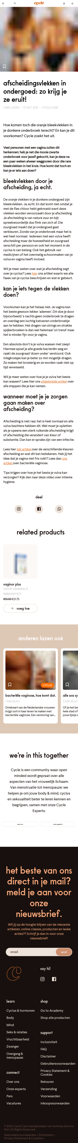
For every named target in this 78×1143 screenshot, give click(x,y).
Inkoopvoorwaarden (55, 1103)
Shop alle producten (55, 1018)
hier (34, 273)
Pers (9, 1096)
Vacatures (13, 1103)
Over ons (20, 824)
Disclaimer (48, 1056)
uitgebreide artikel (54, 381)
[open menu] (3, 3)
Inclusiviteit (49, 1042)
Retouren (47, 1082)
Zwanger (12, 1046)
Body (10, 1018)
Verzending (49, 1089)
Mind (10, 1025)
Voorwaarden (50, 1096)
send (64, 952)
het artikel (24, 449)
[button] (18, 509)
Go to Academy (52, 1010)
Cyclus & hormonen (20, 1010)
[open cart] (15, 3)
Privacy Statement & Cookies (55, 1072)
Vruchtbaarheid (17, 1039)
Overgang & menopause (14, 1055)
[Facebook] (54, 979)
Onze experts (57, 824)
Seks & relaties (16, 1032)
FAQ (44, 1049)
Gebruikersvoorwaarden (58, 1063)
